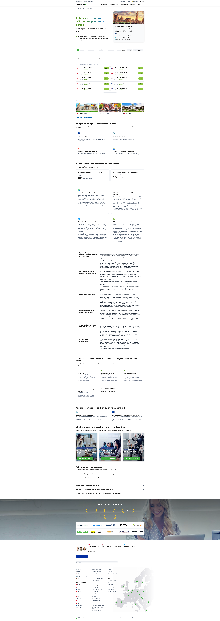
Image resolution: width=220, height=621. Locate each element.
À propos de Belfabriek (112, 580)
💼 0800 (77, 578)
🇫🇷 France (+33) (79, 591)
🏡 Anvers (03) (78, 567)
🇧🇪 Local (77, 573)
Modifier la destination (96, 601)
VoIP (109, 594)
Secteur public (94, 582)
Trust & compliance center (136, 617)
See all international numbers (84, 117)
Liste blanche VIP (95, 596)
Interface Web (110, 569)
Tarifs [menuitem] (139, 4)
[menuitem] (104, 4)
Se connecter (141, 1)
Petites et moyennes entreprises (97, 576)
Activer (106, 68)
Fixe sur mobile (110, 567)
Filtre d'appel (94, 593)
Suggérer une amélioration (127, 617)
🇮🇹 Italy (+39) (78, 596)
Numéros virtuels (111, 587)
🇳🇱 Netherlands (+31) (79, 598)
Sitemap (143, 617)
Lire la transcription (138, 50)
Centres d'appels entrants (96, 569)
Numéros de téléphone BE (81, 565)
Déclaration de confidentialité (116, 617)
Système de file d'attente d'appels (98, 605)
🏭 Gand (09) (78, 571)
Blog (108, 582)
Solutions (94, 565)
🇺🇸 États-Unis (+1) (79, 587)
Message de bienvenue (96, 600)
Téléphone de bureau (112, 574)
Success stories (110, 593)
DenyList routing (95, 591)
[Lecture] (78, 50)
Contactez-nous (111, 585)
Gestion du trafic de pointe (96, 594)
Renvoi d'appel (94, 603)
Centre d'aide (110, 584)
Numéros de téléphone (81, 8)
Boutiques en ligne (95, 567)
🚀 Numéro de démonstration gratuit (82, 574)
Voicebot (93, 612)
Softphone (110, 571)
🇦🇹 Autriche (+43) (79, 584)
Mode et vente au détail (96, 574)
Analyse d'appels (95, 587)
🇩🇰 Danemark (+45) (79, 585)
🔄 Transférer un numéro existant (82, 576)
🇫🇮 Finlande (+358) (79, 589)
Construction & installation (96, 571)
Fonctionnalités (95, 585)
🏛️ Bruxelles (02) (79, 569)
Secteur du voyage (95, 580)
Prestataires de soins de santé (97, 578)
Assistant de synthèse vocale (97, 589)
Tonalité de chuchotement (96, 610)
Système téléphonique (112, 565)
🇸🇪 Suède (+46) (79, 605)
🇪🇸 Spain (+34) (78, 603)
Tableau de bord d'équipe (112, 573)
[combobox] (98, 562)
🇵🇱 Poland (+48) (79, 600)
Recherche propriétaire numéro (113, 591)
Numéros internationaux (81, 582)
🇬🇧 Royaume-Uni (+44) (80, 601)
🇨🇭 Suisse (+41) (78, 607)
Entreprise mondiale (95, 573)
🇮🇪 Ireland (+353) (79, 594)
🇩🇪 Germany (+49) (79, 593)
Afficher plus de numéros (110, 93)
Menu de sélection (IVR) (96, 598)
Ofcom (126, 339)
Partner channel (111, 589)
